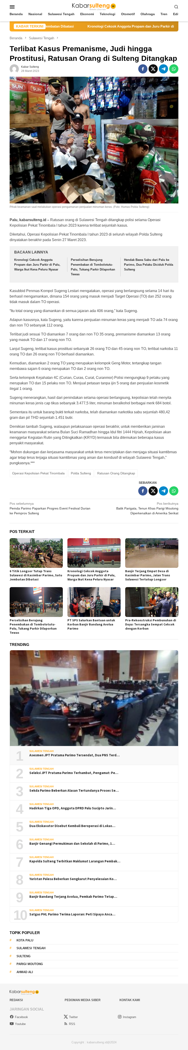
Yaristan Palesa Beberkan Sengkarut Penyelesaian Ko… (73, 879)
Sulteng (23, 956)
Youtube (20, 1024)
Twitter (73, 1017)
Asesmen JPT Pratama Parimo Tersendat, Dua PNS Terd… (74, 755)
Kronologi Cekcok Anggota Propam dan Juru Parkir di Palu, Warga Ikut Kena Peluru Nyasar (37, 264)
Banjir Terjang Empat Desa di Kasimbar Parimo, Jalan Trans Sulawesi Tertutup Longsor (147, 575)
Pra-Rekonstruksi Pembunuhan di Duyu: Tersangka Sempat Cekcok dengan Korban (150, 624)
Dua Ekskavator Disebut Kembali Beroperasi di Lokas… (72, 826)
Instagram (129, 1017)
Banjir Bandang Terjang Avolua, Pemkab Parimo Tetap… (73, 897)
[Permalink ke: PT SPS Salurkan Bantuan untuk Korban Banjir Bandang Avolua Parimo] (94, 602)
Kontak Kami (129, 1000)
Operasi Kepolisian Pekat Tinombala (38, 473)
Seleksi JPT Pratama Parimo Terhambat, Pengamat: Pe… (73, 773)
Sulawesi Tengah (41, 751)
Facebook (21, 1017)
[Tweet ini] (153, 68)
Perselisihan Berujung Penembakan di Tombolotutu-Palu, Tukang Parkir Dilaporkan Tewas (33, 626)
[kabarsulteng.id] (94, 6)
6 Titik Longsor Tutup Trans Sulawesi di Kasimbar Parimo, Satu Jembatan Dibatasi (36, 575)
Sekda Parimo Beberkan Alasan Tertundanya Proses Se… (74, 790)
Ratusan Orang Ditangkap (116, 473)
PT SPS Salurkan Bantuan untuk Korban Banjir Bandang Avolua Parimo (91, 624)
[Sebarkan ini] (142, 68)
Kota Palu (25, 940)
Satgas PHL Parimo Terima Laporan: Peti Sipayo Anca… (72, 914)
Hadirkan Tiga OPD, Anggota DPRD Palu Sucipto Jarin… (72, 808)
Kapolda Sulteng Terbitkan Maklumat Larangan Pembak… (74, 861)
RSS (72, 1024)
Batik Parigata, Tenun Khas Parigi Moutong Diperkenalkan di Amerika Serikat (147, 508)
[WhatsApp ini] (173, 68)
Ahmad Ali (25, 972)
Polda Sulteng (81, 473)
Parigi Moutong (30, 964)
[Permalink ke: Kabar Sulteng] (14, 68)
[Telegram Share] (163, 68)
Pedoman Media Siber (82, 1000)
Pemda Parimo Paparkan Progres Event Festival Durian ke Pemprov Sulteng (50, 508)
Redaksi (16, 1000)
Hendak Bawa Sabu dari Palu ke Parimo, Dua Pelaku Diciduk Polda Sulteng (148, 264)
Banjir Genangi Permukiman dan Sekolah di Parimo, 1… (72, 844)
